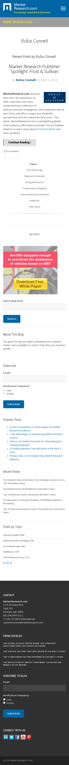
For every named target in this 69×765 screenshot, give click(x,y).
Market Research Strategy (18, 540)
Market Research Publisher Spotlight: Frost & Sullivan (34, 68)
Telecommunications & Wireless (34, 194)
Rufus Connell (26, 80)
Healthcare (34, 200)
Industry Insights (13, 535)
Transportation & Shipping (34, 188)
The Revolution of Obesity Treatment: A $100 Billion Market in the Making (32, 502)
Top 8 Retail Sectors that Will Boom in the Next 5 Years (29, 488)
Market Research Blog (17, 22)
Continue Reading (19, 142)
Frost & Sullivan (46, 129)
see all (8, 562)
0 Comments (13, 151)
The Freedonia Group (16, 557)
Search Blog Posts (13, 300)
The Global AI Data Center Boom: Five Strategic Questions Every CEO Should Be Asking (34, 481)
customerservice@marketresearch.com (23, 622)
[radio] (34, 390)
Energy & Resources (34, 182)
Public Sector (34, 206)
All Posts (35, 234)
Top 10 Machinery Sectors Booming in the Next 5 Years (29, 494)
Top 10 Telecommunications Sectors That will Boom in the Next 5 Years (34, 511)
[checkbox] (34, 392)
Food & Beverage (35, 170)
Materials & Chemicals (35, 176)
